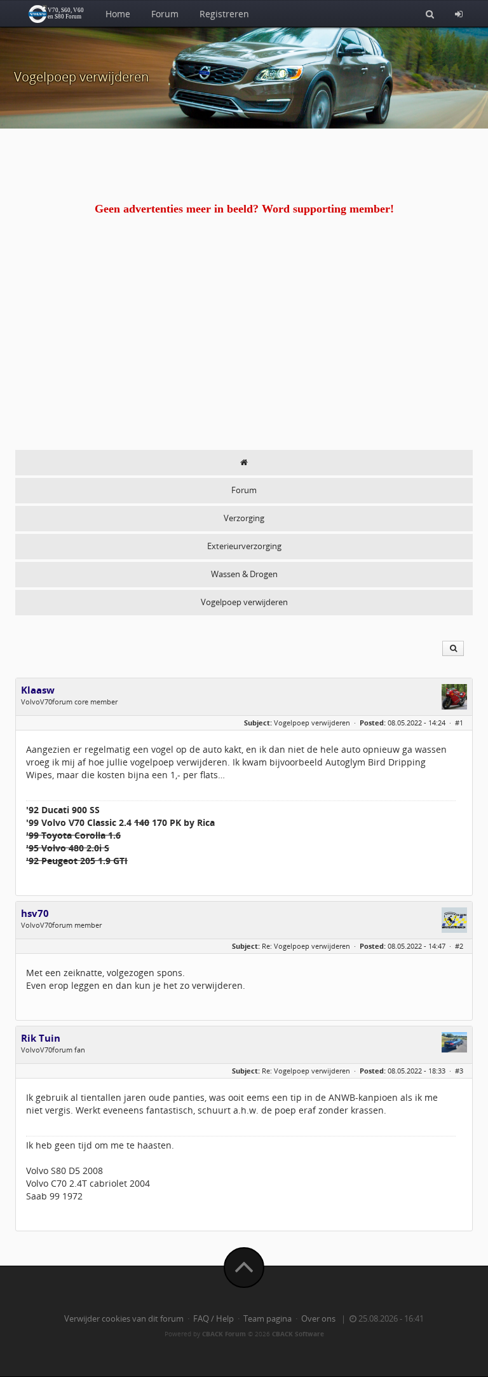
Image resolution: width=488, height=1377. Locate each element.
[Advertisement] (244, 354)
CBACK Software (298, 1333)
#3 (459, 1070)
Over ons (318, 1318)
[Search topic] (453, 648)
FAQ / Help (213, 1318)
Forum (165, 14)
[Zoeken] (430, 13)
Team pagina (267, 1318)
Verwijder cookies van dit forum (124, 1318)
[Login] (458, 13)
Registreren (224, 14)
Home (117, 14)
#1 (459, 722)
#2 (459, 946)
